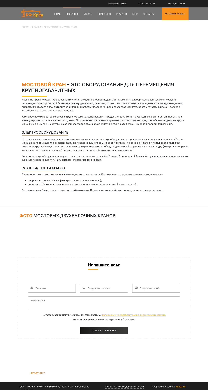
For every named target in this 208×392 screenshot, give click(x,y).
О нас (57, 14)
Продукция (72, 14)
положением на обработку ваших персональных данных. (134, 314)
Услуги (88, 14)
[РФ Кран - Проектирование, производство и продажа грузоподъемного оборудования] (31, 13)
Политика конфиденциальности (124, 386)
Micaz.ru (180, 386)
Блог (134, 14)
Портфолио (104, 14)
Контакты (148, 14)
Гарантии (121, 14)
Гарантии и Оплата (76, 373)
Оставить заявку (175, 14)
